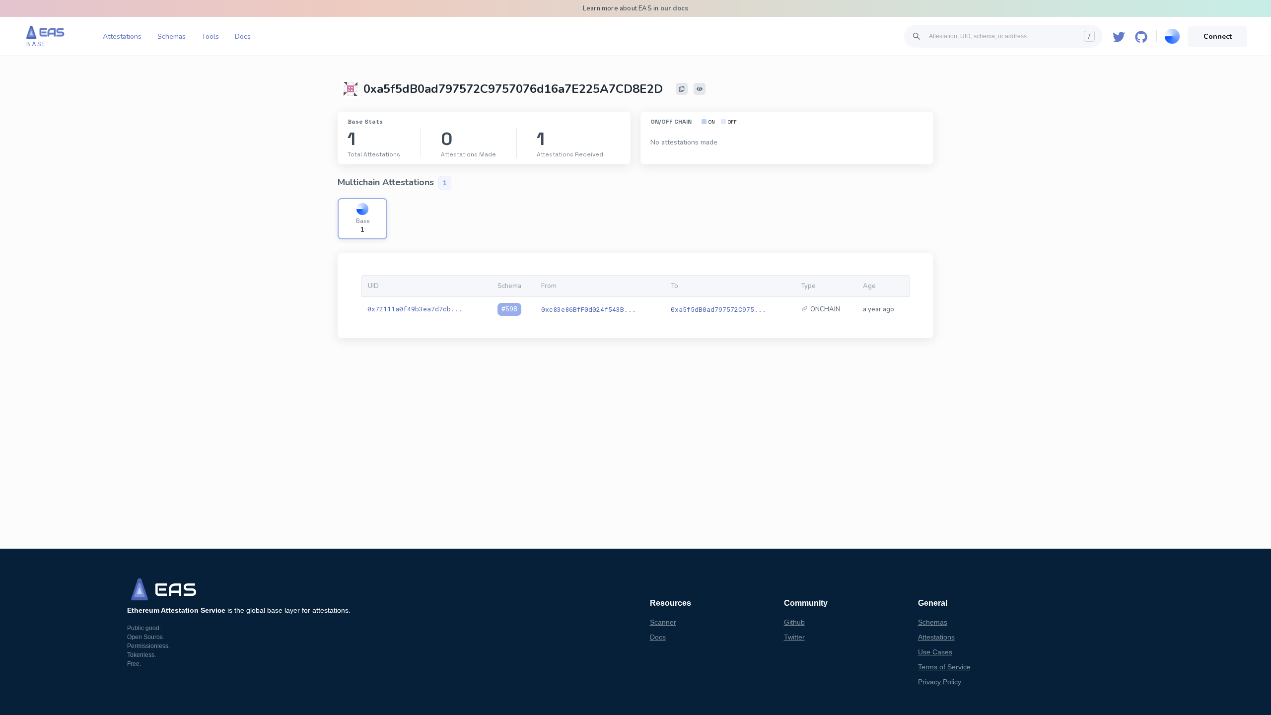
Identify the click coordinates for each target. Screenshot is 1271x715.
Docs (243, 36)
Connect (1217, 36)
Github (794, 622)
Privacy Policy (939, 682)
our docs (674, 8)
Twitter (794, 637)
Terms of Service (944, 667)
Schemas (171, 36)
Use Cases (935, 652)
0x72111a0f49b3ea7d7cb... (415, 308)
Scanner (663, 622)
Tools (210, 36)
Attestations (122, 36)
